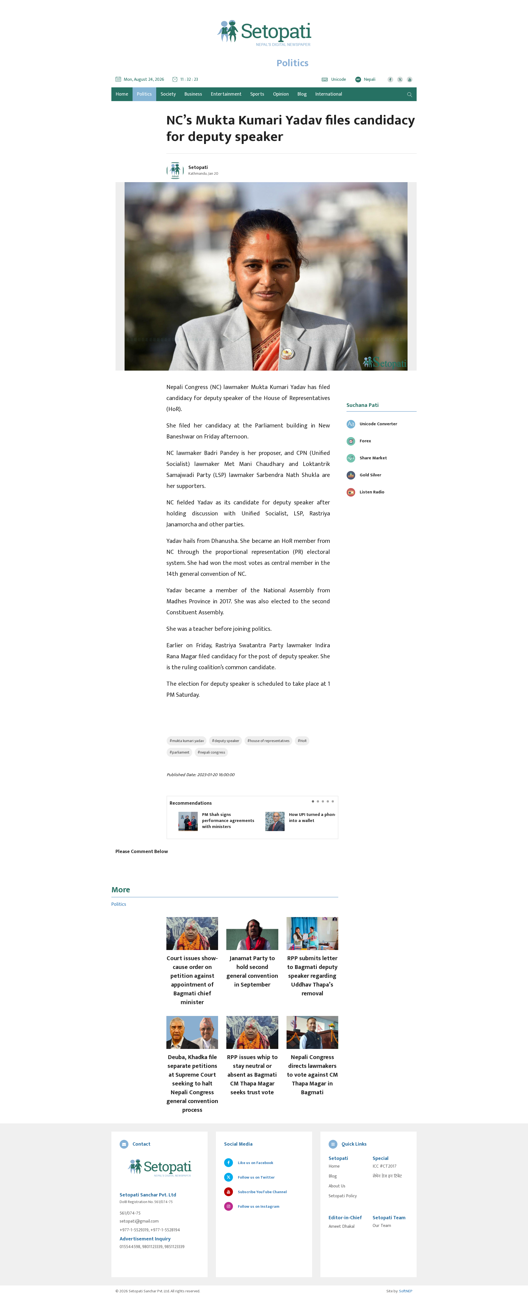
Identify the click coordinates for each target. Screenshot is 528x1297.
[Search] (410, 94)
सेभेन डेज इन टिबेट (387, 1176)
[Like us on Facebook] (390, 79)
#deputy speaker (225, 741)
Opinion (281, 94)
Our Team (382, 1225)
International (328, 94)
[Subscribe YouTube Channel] (410, 79)
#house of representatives (268, 741)
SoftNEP (406, 1291)
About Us (337, 1186)
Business (193, 94)
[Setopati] (159, 1168)
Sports (257, 94)
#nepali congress (211, 752)
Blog (302, 94)
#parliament (179, 752)
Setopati (198, 167)
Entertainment (226, 94)
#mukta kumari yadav (186, 741)
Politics (144, 94)
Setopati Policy (343, 1196)
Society (168, 94)
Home (334, 1166)
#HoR (302, 741)
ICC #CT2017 (385, 1166)
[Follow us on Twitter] (400, 79)
